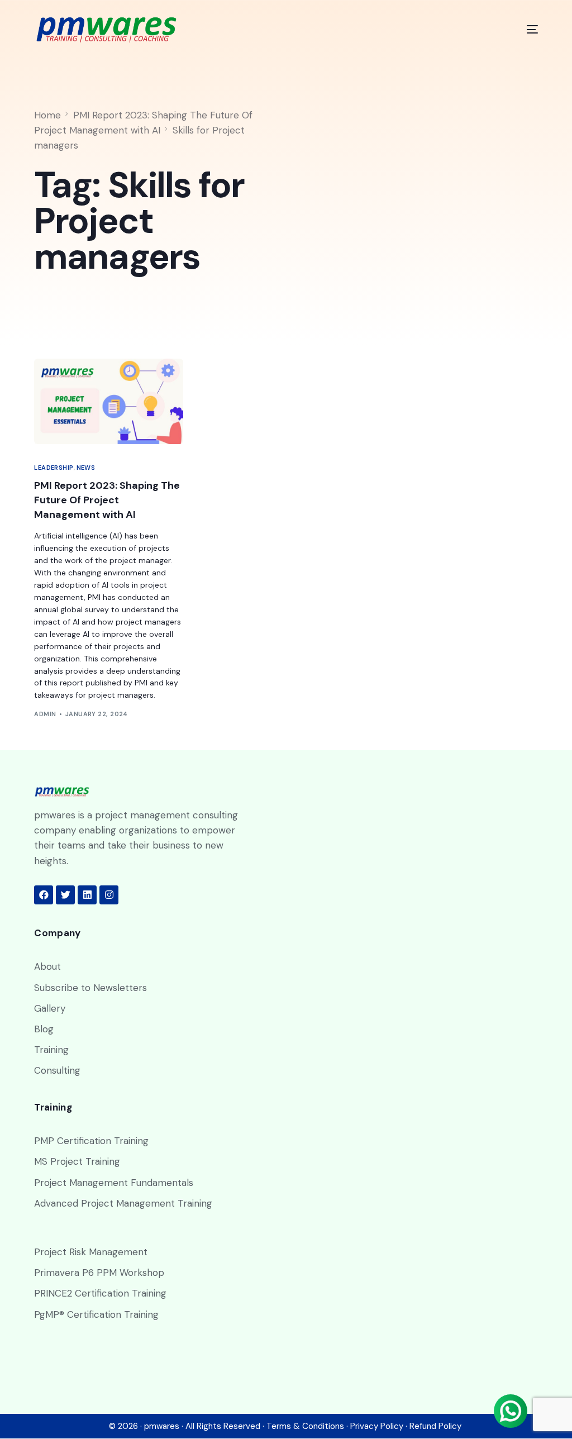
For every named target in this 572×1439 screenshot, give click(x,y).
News (86, 468)
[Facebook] (43, 894)
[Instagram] (108, 894)
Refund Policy (435, 1426)
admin (45, 714)
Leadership (53, 468)
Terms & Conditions (305, 1426)
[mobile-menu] (522, 29)
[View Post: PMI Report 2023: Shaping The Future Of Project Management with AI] (108, 401)
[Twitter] (65, 894)
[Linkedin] (87, 894)
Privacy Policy (376, 1426)
